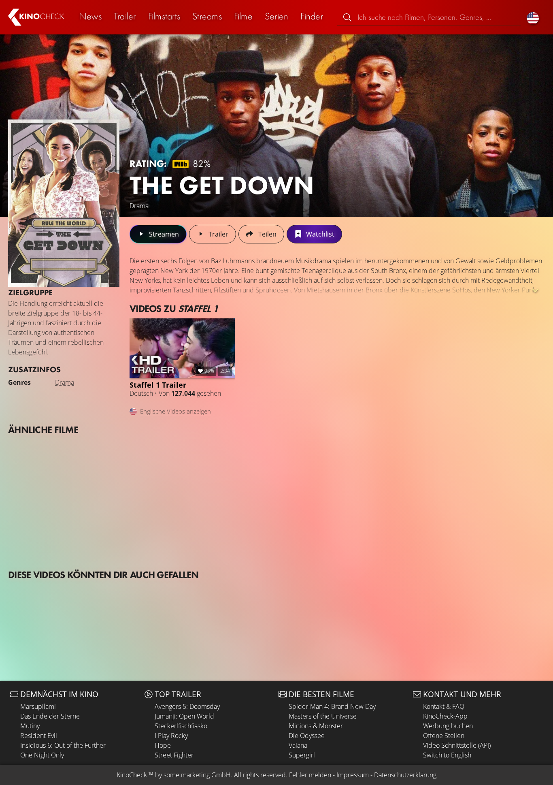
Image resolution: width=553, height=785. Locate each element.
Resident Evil (38, 736)
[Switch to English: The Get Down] (533, 17)
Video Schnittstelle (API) (457, 745)
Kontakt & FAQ (443, 706)
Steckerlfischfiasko (181, 726)
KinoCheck (132, 774)
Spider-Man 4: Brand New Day (332, 706)
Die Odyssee (307, 736)
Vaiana (298, 745)
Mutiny (30, 726)
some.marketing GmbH (197, 774)
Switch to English (447, 755)
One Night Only (42, 755)
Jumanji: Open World (184, 716)
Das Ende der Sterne (50, 716)
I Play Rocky (171, 736)
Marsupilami (38, 706)
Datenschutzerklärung (405, 774)
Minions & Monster (316, 726)
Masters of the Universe (323, 716)
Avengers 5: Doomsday (187, 706)
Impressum (352, 774)
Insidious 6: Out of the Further (63, 745)
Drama (64, 382)
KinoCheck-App (445, 716)
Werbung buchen (448, 726)
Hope (163, 745)
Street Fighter (174, 755)
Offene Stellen (443, 736)
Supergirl (302, 755)
